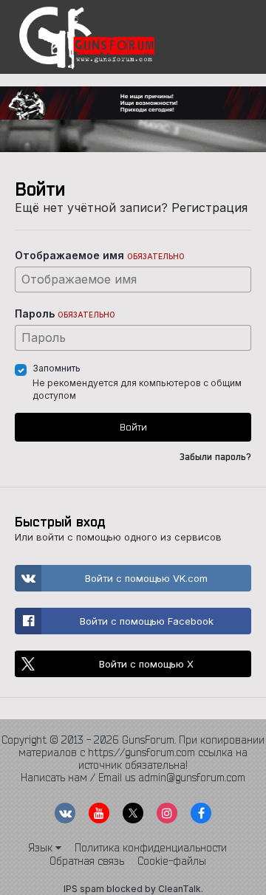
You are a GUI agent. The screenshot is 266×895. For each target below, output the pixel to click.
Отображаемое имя (100, 255)
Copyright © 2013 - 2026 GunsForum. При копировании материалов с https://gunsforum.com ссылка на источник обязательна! (133, 752)
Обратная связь (87, 861)
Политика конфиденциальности (151, 848)
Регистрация (209, 207)
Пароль (65, 313)
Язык (41, 848)
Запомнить (57, 368)
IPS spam (84, 888)
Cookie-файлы (171, 861)
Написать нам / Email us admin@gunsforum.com (133, 777)
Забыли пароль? (215, 457)
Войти (133, 427)
